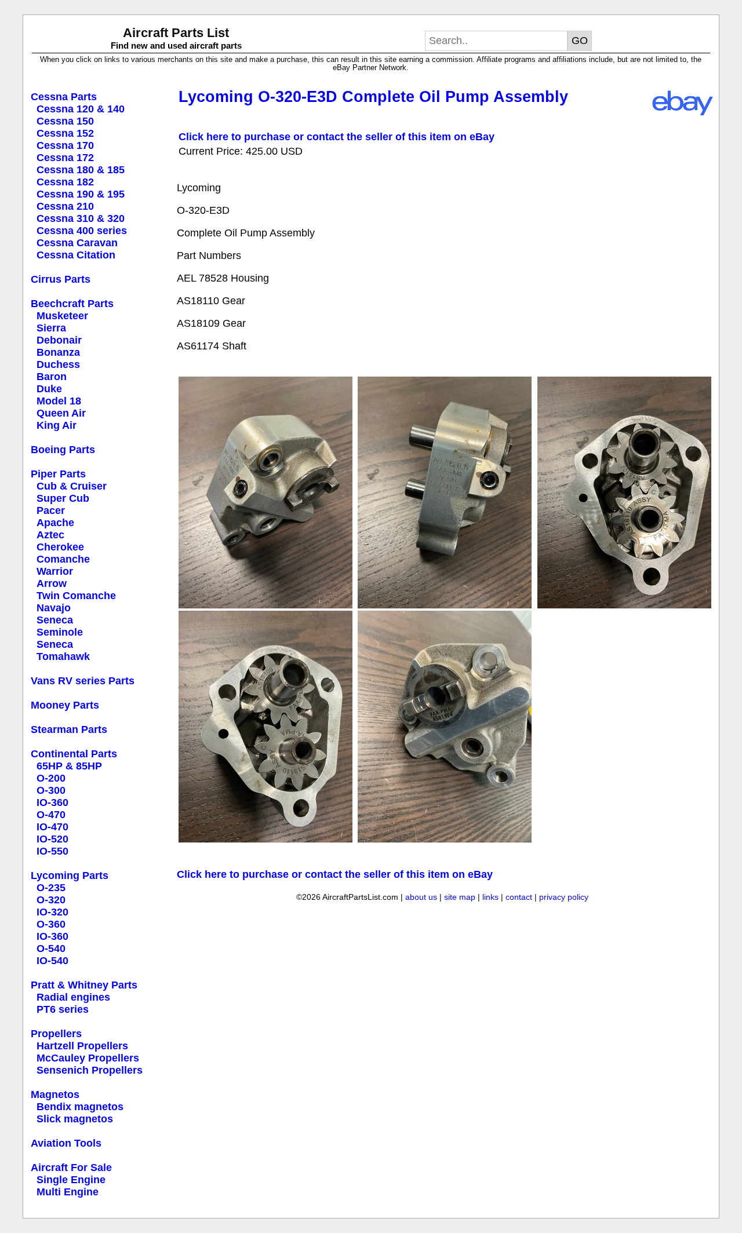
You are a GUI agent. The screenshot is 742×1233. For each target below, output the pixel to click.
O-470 (51, 814)
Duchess (58, 364)
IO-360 (52, 802)
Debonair (59, 340)
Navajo (54, 608)
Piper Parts (58, 474)
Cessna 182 (65, 182)
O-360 (51, 924)
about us (421, 897)
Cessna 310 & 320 (81, 218)
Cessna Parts (64, 97)
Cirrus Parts (60, 279)
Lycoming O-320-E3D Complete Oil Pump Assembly (373, 96)
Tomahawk (63, 656)
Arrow (52, 583)
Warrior (55, 571)
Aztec (50, 535)
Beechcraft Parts (72, 303)
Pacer (51, 510)
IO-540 (52, 960)
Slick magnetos (75, 1119)
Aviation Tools (66, 1143)
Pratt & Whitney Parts (84, 985)
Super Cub (63, 498)
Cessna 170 (65, 145)
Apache (55, 522)
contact (518, 897)
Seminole (60, 632)
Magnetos (55, 1094)
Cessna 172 (65, 157)
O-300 (51, 790)
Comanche (63, 559)
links (490, 897)
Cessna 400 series (82, 230)
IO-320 (52, 912)
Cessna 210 (65, 206)
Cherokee (60, 547)
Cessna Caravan (77, 243)
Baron (52, 376)
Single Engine (71, 1179)
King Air (57, 425)
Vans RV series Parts (82, 681)
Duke (49, 389)
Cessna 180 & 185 (81, 170)
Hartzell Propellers (82, 1046)
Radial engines (73, 997)
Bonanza (58, 352)
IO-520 (52, 839)
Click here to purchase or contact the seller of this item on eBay (336, 137)
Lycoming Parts (69, 875)
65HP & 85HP (69, 766)
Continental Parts (74, 754)
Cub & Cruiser (72, 486)
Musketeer (62, 316)
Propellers (56, 1033)
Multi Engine (68, 1192)
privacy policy (563, 897)
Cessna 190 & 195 (81, 194)
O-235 (51, 887)
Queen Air (61, 413)
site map (459, 897)
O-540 (51, 948)
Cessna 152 (65, 133)
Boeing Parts (63, 449)
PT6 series (63, 1009)
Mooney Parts (65, 705)
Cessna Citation (76, 255)
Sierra (51, 328)
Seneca (55, 620)
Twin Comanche (76, 595)
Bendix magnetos (80, 1106)
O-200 (51, 778)
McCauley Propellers (88, 1058)
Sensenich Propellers (90, 1070)
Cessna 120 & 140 (81, 109)
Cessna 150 (65, 121)
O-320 (51, 900)
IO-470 (52, 827)
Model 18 (59, 401)
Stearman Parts (69, 729)
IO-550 (52, 851)
